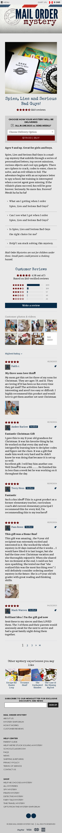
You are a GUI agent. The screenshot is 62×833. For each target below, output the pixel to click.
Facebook (28, 815)
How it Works (11, 725)
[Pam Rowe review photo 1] (12, 591)
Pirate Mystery (11, 793)
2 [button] (27, 645)
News (6, 755)
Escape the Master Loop (11, 685)
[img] (12, 361)
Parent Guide (10, 742)
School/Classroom (14, 749)
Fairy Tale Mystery (13, 800)
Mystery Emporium (13, 722)
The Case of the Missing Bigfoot (50, 685)
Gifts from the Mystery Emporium (21, 807)
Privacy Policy (11, 762)
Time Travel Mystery (14, 803)
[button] (24, 109)
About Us (8, 718)
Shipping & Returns (13, 759)
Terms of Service (12, 766)
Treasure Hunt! (24, 684)
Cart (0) (42, 2)
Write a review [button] (31, 305)
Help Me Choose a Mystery (17, 782)
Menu (6, 2)
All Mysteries (10, 786)
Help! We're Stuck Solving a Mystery (22, 745)
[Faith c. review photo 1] (12, 408)
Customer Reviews (13, 729)
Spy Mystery (10, 789)
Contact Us (9, 769)
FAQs (6, 752)
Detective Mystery (13, 796)
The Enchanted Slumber (37, 685)
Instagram (33, 815)
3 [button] (32, 645)
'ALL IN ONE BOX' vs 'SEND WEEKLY (32, 125)
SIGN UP (53, 705)
